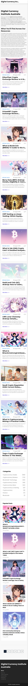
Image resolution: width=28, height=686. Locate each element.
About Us (3, 672)
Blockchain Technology (14, 480)
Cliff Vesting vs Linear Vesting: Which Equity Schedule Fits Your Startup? (12, 215)
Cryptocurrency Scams (14, 482)
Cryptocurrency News (14, 485)
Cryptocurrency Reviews (14, 477)
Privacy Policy (4, 676)
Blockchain (14, 495)
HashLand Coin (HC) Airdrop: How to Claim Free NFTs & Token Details (13, 284)
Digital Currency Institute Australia (11, 2)
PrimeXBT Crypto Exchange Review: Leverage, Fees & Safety (12, 113)
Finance (14, 493)
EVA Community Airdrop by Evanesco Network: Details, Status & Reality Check (14, 632)
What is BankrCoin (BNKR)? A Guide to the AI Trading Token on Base (13, 147)
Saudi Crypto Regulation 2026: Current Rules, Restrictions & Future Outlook (13, 386)
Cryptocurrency (14, 490)
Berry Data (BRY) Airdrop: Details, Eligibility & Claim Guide (13, 181)
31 (22, 651)
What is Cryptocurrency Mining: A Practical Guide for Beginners (13, 420)
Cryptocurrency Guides (14, 475)
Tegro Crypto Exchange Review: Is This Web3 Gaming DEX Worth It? (12, 455)
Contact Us (3, 679)
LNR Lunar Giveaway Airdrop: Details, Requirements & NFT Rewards (11, 318)
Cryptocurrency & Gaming (14, 488)
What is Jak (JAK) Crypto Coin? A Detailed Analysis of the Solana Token (13, 249)
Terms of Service (4, 674)
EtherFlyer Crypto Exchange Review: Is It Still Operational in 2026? (14, 78)
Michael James (6, 75)
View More (5, 87)
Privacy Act (3, 677)
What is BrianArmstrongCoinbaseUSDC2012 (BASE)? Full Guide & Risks (14, 352)
